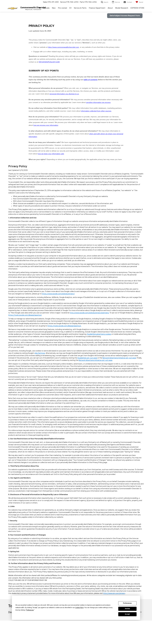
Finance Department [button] (97, 8)
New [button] (54, 8)
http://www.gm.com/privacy (114, 593)
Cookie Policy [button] (79, 607)
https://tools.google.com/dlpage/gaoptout (25, 315)
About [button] (110, 8)
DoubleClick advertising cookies (99, 334)
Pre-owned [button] (62, 8)
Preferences (127, 603)
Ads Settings (40, 353)
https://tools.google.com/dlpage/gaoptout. (64, 326)
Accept (127, 614)
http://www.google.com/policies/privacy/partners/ (89, 313)
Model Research (121, 8)
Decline (127, 608)
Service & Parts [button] (80, 8)
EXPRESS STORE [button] (137, 8)
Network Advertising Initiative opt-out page (119, 358)
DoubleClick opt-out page (87, 358)
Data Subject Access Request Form (125, 16)
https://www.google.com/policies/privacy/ (58, 294)
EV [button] (70, 8)
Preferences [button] (30, 610)
